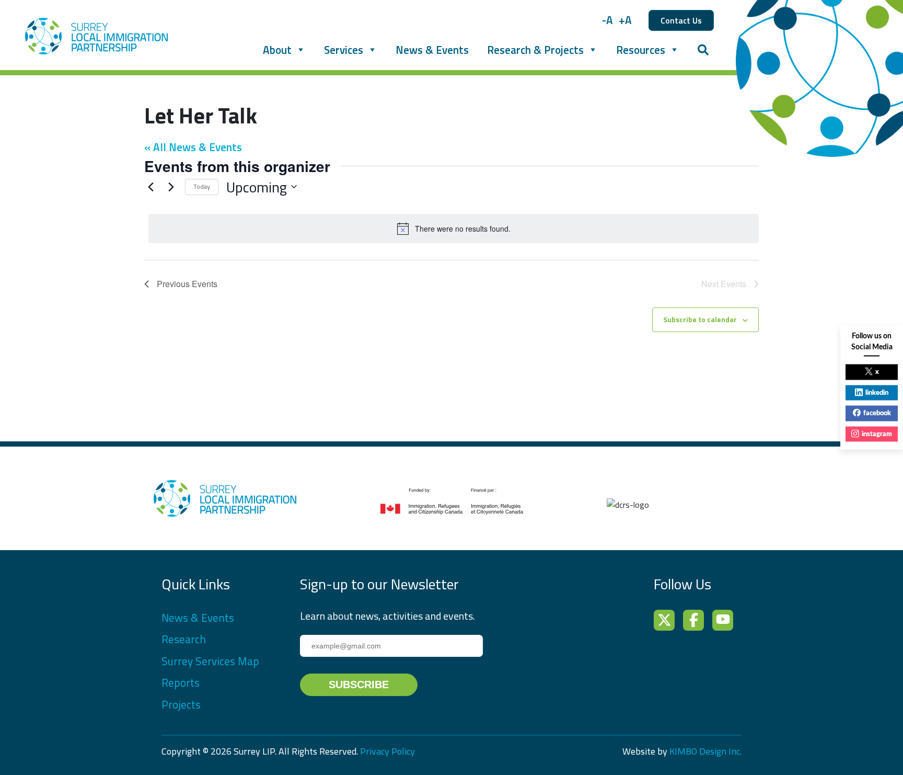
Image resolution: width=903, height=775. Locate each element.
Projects (181, 704)
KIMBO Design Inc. (705, 751)
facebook (877, 413)
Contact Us (681, 20)
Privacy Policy (387, 751)
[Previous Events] (150, 186)
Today (201, 186)
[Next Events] (171, 186)
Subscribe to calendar (700, 319)
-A (607, 20)
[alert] (453, 228)
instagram (877, 433)
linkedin (876, 392)
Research (183, 639)
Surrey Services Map (210, 661)
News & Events (432, 49)
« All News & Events (193, 147)
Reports (180, 682)
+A (625, 20)
